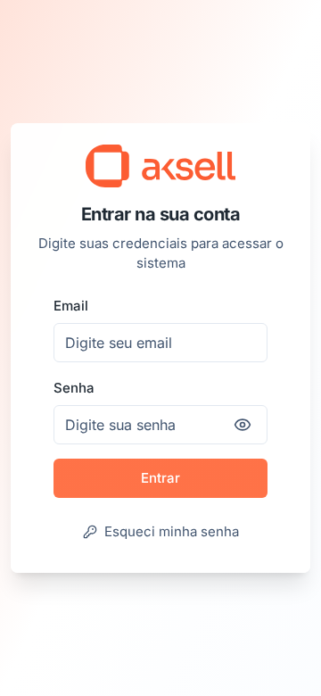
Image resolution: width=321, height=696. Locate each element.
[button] (160, 166)
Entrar (160, 477)
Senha (74, 387)
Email (71, 305)
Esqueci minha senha (171, 531)
